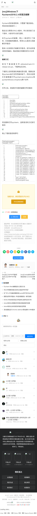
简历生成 (10, 482)
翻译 (35, 513)
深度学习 (5, 514)
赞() (19, 17)
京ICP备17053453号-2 (24, 497)
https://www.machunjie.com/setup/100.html (18, 234)
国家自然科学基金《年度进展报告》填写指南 (17, 296)
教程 (2, 7)
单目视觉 (19, 514)
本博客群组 (14, 212)
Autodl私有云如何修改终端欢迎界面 (15, 306)
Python (16, 513)
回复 (22, 354)
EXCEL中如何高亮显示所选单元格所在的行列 (17, 300)
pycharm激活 (18, 258)
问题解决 (12, 514)
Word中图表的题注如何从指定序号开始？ (16, 290)
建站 (8, 513)
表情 (12, 336)
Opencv (27, 513)
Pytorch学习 (31, 514)
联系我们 (10, 487)
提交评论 (30, 336)
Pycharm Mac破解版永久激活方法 (14, 286)
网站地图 (21, 495)
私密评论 (6, 336)
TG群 (28, 267)
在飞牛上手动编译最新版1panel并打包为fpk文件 (19, 293)
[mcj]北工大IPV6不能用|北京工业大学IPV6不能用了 (9, 277)
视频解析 (27, 477)
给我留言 (27, 487)
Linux (1, 513)
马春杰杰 (18, 2)
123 (7, 354)
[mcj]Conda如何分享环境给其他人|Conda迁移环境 (28, 277)
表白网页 (27, 482)
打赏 (24, 217)
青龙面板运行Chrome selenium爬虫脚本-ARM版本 (19, 309)
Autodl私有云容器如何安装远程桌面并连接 (17, 303)
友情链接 (10, 477)
